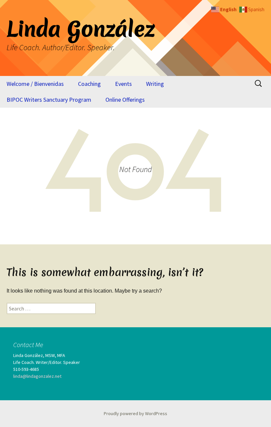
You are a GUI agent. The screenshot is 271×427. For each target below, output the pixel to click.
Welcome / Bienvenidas (35, 84)
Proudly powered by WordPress (135, 413)
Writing (155, 84)
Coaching (89, 84)
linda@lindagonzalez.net (37, 376)
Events (123, 84)
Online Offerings (125, 99)
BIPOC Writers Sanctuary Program (49, 99)
